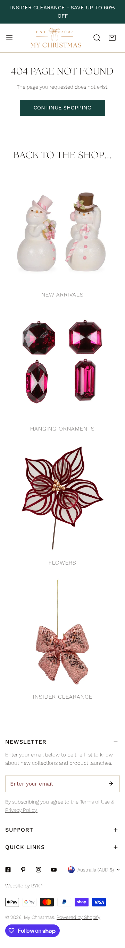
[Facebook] (8, 870)
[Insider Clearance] (62, 632)
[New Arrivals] (62, 230)
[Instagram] (38, 870)
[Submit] (110, 783)
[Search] (97, 37)
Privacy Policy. (21, 810)
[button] (112, 37)
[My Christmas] (56, 37)
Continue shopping (62, 108)
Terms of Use (95, 802)
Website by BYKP (23, 885)
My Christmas (39, 917)
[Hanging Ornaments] (62, 364)
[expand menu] (9, 38)
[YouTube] (53, 870)
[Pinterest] (23, 870)
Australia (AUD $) (95, 869)
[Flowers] (62, 498)
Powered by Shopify (78, 917)
